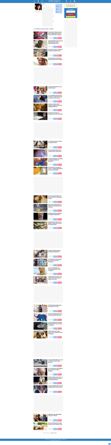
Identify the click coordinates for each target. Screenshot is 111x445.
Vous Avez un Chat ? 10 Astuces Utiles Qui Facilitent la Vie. (55, 50)
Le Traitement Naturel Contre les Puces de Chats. (55, 142)
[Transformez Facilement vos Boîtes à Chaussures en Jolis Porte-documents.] (40, 225)
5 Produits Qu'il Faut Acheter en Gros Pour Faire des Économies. (55, 260)
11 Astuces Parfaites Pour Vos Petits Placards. (55, 87)
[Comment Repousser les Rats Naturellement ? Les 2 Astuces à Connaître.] (40, 325)
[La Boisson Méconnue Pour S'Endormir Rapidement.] (40, 253)
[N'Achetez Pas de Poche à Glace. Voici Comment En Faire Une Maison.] (40, 334)
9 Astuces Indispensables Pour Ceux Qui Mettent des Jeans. (55, 314)
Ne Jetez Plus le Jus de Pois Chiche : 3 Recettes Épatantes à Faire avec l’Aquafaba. (55, 169)
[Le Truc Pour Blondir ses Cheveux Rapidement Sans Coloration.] (40, 271)
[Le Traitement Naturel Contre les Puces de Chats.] (40, 144)
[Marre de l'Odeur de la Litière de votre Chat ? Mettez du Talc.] (40, 426)
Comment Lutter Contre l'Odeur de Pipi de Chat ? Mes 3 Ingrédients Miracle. (55, 105)
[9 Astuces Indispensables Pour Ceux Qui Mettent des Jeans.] (40, 317)
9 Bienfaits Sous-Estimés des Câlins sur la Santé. (55, 415)
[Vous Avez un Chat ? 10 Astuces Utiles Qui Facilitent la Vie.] (40, 52)
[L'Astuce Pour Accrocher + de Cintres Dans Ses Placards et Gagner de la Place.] (40, 279)
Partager (55, 38)
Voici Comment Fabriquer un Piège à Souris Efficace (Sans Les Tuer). (55, 206)
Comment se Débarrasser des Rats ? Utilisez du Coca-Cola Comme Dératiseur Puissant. (55, 33)
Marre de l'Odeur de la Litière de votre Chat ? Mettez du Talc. (55, 423)
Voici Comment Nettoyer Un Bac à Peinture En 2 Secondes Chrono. (55, 197)
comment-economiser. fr (54, 1)
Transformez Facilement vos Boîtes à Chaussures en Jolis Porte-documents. (55, 223)
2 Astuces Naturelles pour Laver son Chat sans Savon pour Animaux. (55, 361)
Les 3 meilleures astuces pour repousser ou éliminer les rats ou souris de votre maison (55, 97)
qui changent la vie (71, 6)
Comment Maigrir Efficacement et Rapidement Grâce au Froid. (55, 386)
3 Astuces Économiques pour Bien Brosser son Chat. (55, 305)
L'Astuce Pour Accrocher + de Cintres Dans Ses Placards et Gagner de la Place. (54, 278)
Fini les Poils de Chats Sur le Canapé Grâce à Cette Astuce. (55, 150)
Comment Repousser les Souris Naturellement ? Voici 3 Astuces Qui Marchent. (55, 42)
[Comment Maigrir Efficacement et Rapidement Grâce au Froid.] (40, 389)
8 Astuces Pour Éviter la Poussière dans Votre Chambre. (55, 113)
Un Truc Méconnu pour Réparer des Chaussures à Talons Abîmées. (55, 370)
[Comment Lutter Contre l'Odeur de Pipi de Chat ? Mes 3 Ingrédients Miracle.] (40, 107)
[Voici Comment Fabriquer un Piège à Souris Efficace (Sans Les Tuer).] (40, 207)
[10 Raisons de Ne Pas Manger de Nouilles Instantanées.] (40, 216)
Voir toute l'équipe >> (38, 11)
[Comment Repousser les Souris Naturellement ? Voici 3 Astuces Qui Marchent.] (40, 44)
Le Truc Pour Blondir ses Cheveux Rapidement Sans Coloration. (54, 269)
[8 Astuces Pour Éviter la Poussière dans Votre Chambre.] (40, 116)
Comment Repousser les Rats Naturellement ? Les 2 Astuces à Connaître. (55, 324)
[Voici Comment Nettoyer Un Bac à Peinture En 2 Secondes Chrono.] (40, 199)
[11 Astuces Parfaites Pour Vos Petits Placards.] (40, 89)
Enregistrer (59, 38)
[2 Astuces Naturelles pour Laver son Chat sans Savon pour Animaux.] (40, 363)
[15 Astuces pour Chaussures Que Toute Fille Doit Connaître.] (40, 61)
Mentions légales (54, 439)
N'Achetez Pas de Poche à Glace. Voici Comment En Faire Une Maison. (55, 332)
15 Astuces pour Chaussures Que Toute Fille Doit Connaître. (55, 58)
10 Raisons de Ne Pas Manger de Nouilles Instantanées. (55, 214)
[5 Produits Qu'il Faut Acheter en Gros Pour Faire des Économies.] (40, 262)
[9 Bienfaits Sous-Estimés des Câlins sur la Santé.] (40, 417)
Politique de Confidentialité (62, 439)
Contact (50, 439)
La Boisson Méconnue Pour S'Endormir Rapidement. (54, 251)
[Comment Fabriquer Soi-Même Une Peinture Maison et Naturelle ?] (40, 161)
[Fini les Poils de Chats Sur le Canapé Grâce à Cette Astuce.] (40, 153)
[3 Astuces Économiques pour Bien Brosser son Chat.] (40, 308)
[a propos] (74, 1)
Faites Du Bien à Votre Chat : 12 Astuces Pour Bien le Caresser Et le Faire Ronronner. (55, 378)
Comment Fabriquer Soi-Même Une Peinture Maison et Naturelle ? (55, 160)
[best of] (38, 1)
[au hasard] (70, 1)
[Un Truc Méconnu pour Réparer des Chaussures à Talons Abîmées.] (40, 371)
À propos (46, 439)
